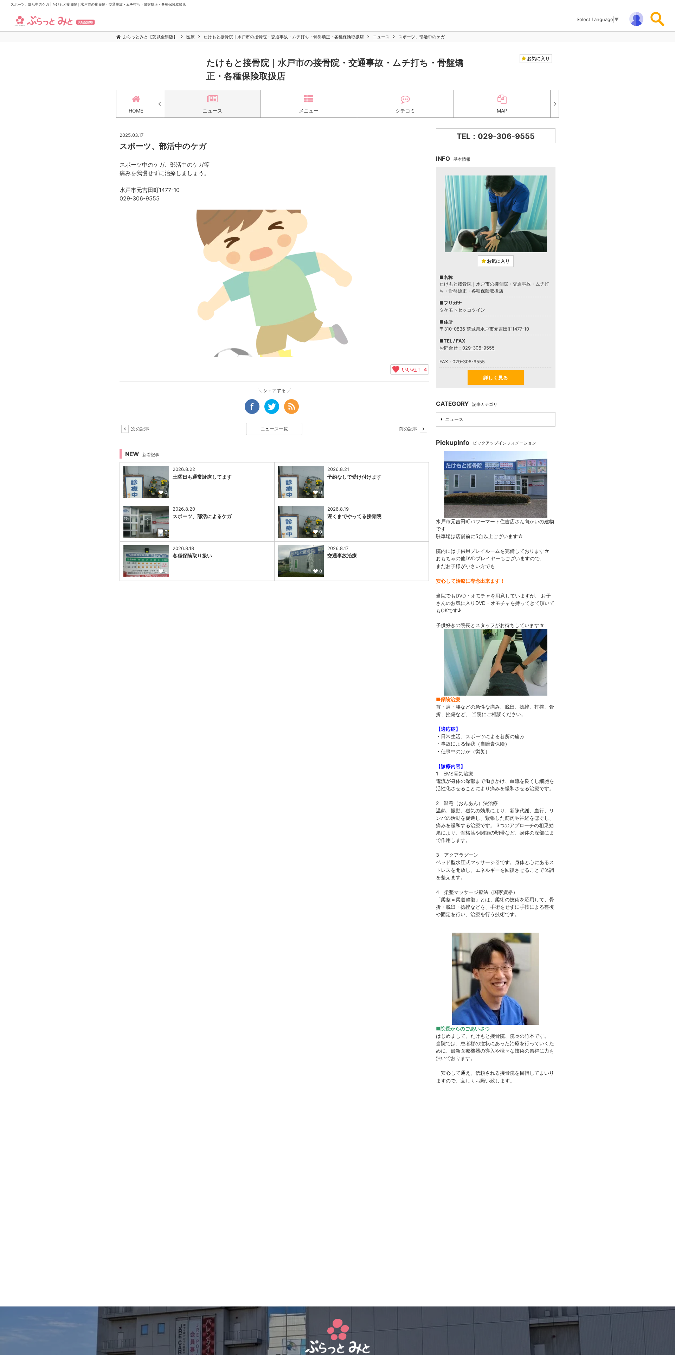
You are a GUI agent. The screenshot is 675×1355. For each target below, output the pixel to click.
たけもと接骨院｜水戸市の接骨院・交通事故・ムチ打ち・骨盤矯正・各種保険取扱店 (284, 36)
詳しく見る (495, 378)
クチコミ (405, 111)
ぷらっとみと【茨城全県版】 (150, 36)
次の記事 (139, 429)
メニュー (309, 111)
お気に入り (538, 58)
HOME (136, 111)
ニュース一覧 (274, 429)
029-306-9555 (478, 348)
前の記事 (409, 429)
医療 (190, 36)
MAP (502, 111)
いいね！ (413, 369)
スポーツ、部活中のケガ (421, 36)
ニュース (381, 36)
